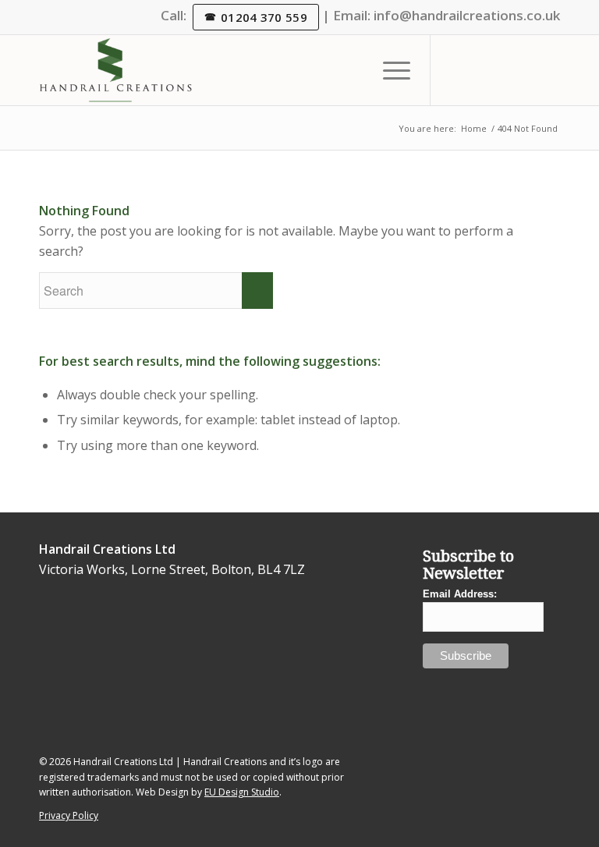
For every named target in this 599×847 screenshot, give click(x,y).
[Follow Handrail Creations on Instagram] (96, 664)
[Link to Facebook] (525, 70)
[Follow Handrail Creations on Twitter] (48, 623)
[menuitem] (388, 70)
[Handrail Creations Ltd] (116, 70)
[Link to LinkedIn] (478, 70)
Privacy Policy (68, 815)
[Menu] (388, 70)
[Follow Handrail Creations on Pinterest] (145, 705)
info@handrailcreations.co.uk (467, 15)
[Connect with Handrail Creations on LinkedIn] (72, 644)
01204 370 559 (264, 17)
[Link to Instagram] (501, 70)
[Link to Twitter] (454, 70)
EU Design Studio (241, 792)
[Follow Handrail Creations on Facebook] (120, 685)
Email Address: (460, 594)
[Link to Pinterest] (548, 70)
